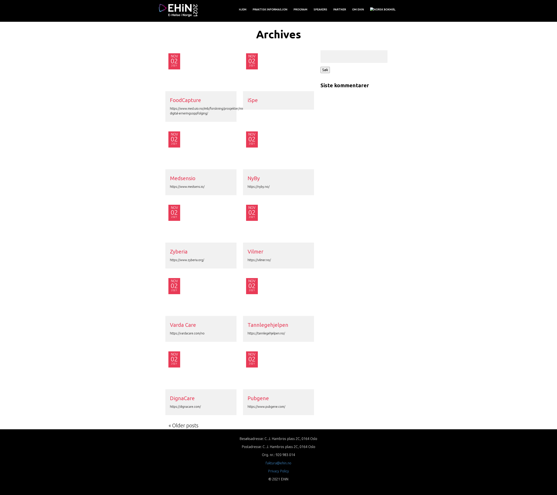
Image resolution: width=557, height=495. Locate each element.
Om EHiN (358, 9)
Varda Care (183, 325)
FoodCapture (185, 100)
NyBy (254, 178)
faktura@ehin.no (278, 463)
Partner (339, 9)
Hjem (243, 9)
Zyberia (179, 252)
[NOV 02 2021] (201, 148)
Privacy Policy (278, 471)
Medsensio (182, 178)
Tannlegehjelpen (268, 325)
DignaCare (182, 398)
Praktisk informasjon (270, 9)
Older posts (185, 425)
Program (300, 9)
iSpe (253, 100)
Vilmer (255, 252)
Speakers (320, 9)
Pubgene (258, 398)
